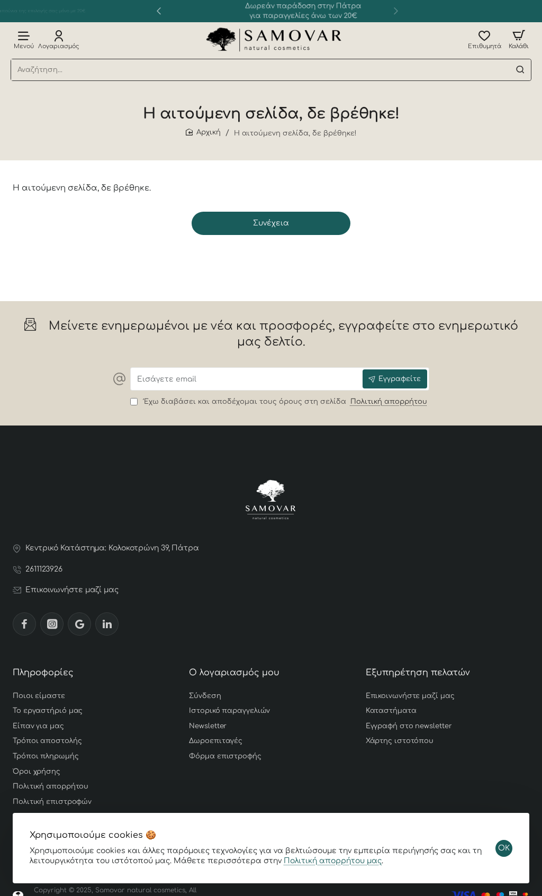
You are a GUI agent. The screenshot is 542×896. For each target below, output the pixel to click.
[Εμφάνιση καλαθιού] (518, 39)
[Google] (79, 624)
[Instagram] (52, 624)
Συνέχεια (271, 223)
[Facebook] (24, 624)
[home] (203, 132)
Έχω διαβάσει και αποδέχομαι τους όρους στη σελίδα (284, 401)
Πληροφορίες (43, 672)
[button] (158, 10)
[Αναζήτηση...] (520, 69)
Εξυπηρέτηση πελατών (418, 672)
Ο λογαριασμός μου (234, 672)
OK (504, 848)
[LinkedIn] (107, 624)
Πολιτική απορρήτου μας (333, 861)
